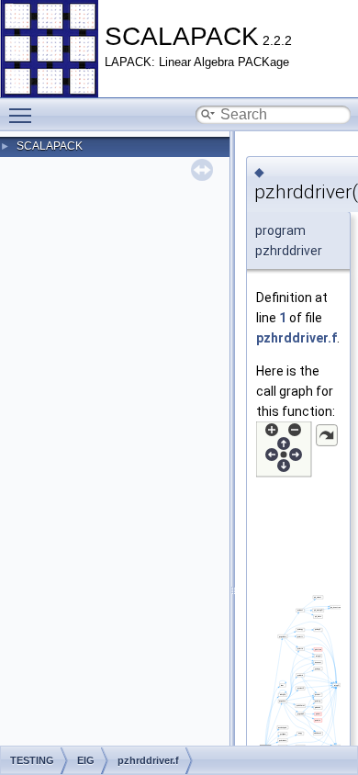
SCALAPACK (50, 146)
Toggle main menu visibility (23, 114)
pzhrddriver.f (296, 338)
